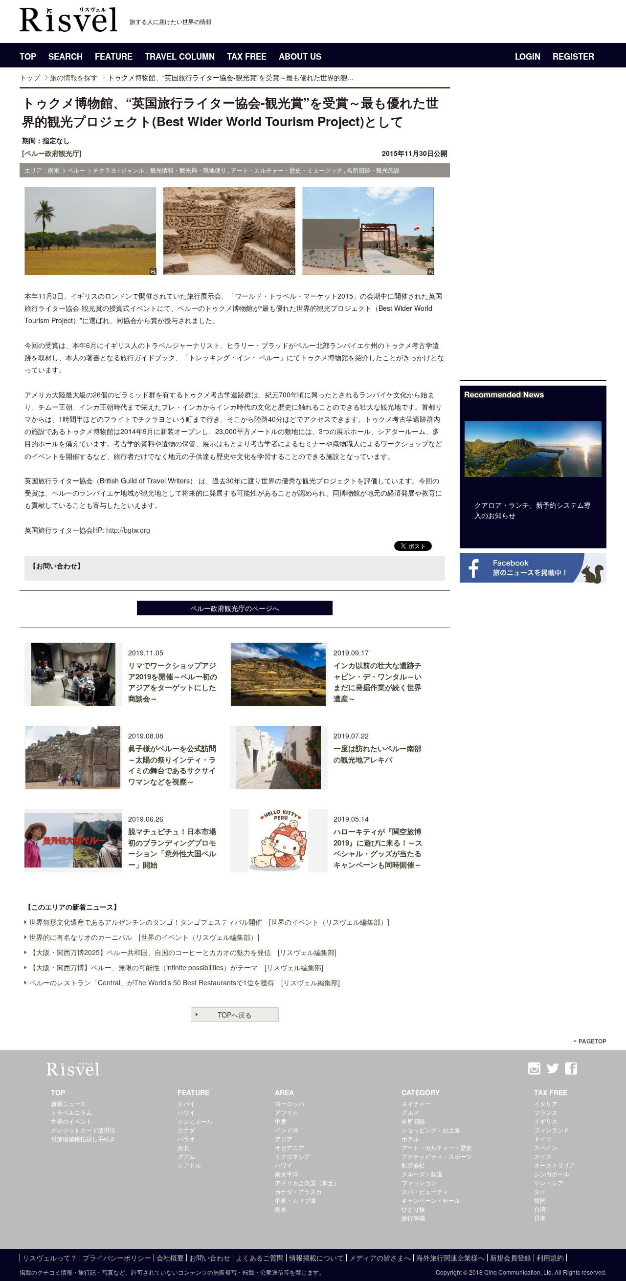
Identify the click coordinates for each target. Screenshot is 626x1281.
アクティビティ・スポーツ (437, 1156)
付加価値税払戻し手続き (83, 1138)
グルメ (410, 1112)
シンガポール (195, 1121)
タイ (540, 1191)
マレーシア (548, 1182)
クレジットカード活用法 (83, 1130)
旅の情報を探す (74, 77)
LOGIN (527, 56)
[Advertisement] (533, 233)
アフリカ (286, 1112)
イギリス (546, 1121)
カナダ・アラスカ (298, 1191)
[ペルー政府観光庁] (52, 153)
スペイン (546, 1147)
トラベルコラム (71, 1112)
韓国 (540, 1200)
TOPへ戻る (235, 1015)
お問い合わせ (209, 1257)
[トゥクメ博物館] (368, 270)
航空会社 (413, 1165)
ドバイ (186, 1103)
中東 (281, 1121)
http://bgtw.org (128, 530)
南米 (281, 1209)
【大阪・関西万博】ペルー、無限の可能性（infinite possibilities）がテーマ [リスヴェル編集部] (176, 967)
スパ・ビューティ (425, 1191)
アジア (283, 1138)
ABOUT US (300, 56)
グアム (186, 1156)
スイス (543, 1156)
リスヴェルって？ (49, 1257)
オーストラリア (554, 1165)
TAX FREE (247, 56)
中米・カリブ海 (295, 1200)
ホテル (410, 1138)
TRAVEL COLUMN (180, 56)
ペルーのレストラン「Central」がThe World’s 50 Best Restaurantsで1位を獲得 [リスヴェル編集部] (184, 982)
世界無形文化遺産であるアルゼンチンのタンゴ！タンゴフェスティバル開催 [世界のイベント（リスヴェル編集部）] (209, 922)
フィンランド (551, 1130)
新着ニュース (68, 1103)
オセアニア (289, 1147)
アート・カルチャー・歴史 (437, 1147)
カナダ (186, 1130)
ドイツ (543, 1138)
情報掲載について (316, 1257)
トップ (30, 77)
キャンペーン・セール (431, 1200)
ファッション (419, 1182)
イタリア (546, 1103)
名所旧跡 (413, 1121)
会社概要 (170, 1257)
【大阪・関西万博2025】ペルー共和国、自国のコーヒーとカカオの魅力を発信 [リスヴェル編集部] (182, 952)
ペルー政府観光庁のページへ (234, 608)
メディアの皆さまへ (380, 1257)
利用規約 (550, 1257)
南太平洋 (286, 1174)
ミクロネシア (292, 1156)
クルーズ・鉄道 (422, 1174)
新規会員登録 (510, 1257)
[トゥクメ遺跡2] (229, 270)
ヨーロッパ (289, 1103)
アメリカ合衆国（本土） (307, 1182)
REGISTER (573, 56)
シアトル (189, 1165)
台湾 (540, 1209)
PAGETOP (592, 1041)
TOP (28, 56)
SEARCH (65, 56)
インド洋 (286, 1130)
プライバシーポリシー (117, 1257)
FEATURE (114, 56)
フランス (546, 1112)
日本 (540, 1218)
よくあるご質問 (260, 1257)
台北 (183, 1147)
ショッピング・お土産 (431, 1130)
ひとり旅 (413, 1209)
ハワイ (186, 1112)
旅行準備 (413, 1218)
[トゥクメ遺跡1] (90, 270)
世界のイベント (71, 1121)
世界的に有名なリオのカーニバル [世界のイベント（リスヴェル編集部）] (144, 937)
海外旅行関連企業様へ (450, 1257)
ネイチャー (416, 1103)
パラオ (186, 1138)
